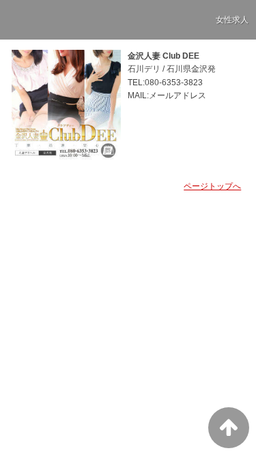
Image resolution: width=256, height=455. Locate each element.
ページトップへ (212, 186)
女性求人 (232, 20)
